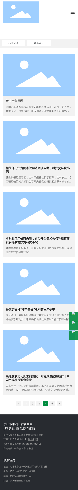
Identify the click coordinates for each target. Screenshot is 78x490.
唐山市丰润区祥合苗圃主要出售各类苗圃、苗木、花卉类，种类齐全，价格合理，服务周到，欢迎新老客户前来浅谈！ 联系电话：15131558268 (39, 111)
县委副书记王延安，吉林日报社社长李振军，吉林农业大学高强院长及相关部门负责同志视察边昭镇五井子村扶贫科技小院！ (39, 181)
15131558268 (16, 471)
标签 (31, 448)
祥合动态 (39, 43)
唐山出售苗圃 (14, 100)
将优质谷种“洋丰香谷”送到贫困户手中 (30, 309)
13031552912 (29, 471)
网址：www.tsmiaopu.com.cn (16, 480)
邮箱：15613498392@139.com (17, 476)
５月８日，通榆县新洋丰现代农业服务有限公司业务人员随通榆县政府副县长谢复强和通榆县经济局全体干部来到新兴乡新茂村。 (39, 319)
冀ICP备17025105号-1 (14, 439)
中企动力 (18, 448)
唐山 (26, 448)
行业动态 (14, 43)
